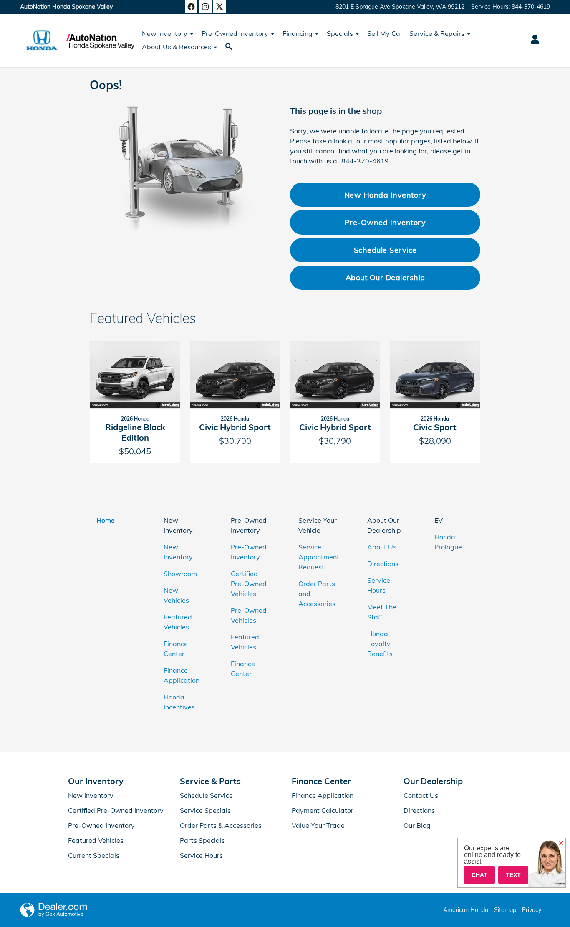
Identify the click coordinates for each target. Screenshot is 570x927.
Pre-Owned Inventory (235, 33)
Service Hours (201, 855)
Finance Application (322, 795)
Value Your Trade (318, 825)
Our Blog (417, 825)
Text (513, 875)
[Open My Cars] (532, 40)
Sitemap (505, 910)
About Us (381, 547)
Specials (340, 33)
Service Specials (205, 810)
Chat (479, 875)
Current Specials (93, 855)
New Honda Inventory (385, 194)
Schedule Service (385, 249)
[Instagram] (205, 6)
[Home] (42, 40)
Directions (382, 563)
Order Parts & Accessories (221, 825)
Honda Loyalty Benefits (380, 643)
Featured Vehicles (96, 840)
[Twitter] (219, 6)
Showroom (180, 573)
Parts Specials (202, 840)
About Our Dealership (385, 277)
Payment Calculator (322, 810)
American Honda (465, 910)
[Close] (561, 843)
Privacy (531, 910)
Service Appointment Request (318, 557)
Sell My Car (385, 33)
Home (105, 520)
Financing (297, 33)
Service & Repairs (436, 33)
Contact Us (421, 795)
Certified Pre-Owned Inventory (116, 810)
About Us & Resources (176, 47)
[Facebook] (191, 6)
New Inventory (164, 33)
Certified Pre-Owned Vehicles (249, 583)
